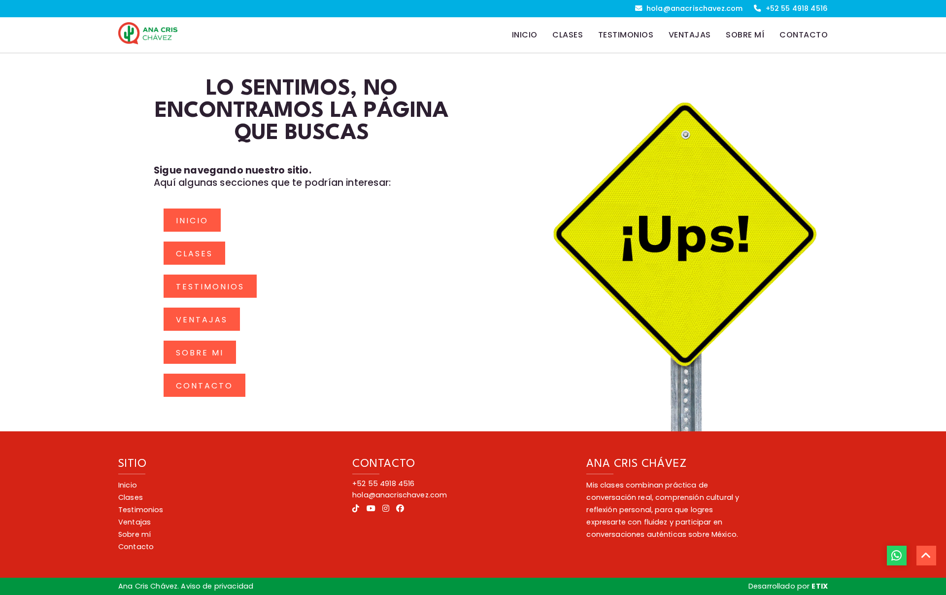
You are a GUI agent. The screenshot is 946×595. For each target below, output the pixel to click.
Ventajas (202, 319)
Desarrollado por (788, 586)
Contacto (204, 385)
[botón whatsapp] (897, 555)
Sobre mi (200, 352)
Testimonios (210, 286)
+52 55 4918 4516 (796, 8)
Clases (194, 253)
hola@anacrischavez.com (693, 8)
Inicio (192, 220)
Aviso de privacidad (217, 586)
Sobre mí (134, 534)
